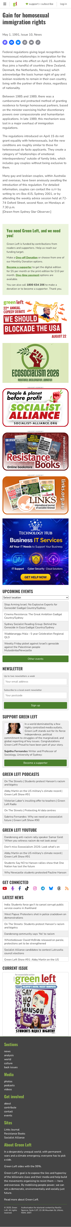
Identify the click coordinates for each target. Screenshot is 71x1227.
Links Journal (11, 1129)
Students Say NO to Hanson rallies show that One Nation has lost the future (34, 864)
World (7, 1059)
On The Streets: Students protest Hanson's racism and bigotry (34, 924)
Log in (63, 4)
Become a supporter (19, 267)
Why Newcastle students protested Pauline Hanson (35, 872)
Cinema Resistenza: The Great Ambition (28, 614)
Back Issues (11, 1067)
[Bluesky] (18, 42)
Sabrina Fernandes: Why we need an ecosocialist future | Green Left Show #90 (33, 818)
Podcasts (9, 1085)
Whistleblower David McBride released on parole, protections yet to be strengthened (34, 940)
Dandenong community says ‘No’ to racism (29, 932)
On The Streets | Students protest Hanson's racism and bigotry (34, 783)
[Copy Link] (38, 42)
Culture (8, 1063)
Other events (35, 659)
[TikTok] (27, 888)
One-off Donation (27, 257)
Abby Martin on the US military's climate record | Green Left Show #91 (33, 792)
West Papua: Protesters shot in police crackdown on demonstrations (35, 914)
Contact (8, 1111)
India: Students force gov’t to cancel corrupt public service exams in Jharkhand (34, 905)
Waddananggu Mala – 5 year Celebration (28, 634)
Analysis (9, 1055)
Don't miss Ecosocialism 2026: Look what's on (32, 847)
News (38, 35)
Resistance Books (14, 1133)
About (7, 1103)
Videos (8, 1089)
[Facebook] (11, 42)
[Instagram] (35, 888)
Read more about (21, 1199)
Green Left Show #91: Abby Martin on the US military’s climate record (31, 960)
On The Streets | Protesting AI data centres (30, 810)
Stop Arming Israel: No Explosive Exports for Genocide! (30, 606)
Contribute (10, 1107)
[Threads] (59, 888)
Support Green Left (19, 717)
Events (8, 1115)
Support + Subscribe (41, 4)
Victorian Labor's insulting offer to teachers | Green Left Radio (34, 802)
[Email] (31, 42)
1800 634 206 (36, 285)
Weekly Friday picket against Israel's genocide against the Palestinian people (31, 645)
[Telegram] (43, 888)
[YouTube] (4, 888)
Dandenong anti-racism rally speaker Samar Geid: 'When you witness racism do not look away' (33, 838)
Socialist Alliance (14, 1137)
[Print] (24, 42)
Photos (8, 1081)
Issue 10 (27, 35)
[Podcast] (12, 888)
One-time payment (27, 275)
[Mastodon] (4, 42)
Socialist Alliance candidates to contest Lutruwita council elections (33, 950)
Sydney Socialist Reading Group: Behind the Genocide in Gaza (30, 625)
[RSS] (67, 888)
